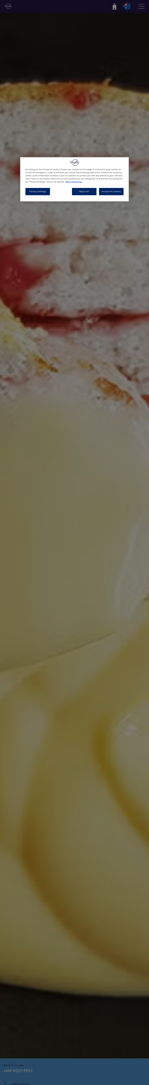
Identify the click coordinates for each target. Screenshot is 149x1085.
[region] (74, 179)
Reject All (84, 191)
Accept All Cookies (111, 191)
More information (73, 182)
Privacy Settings (37, 191)
